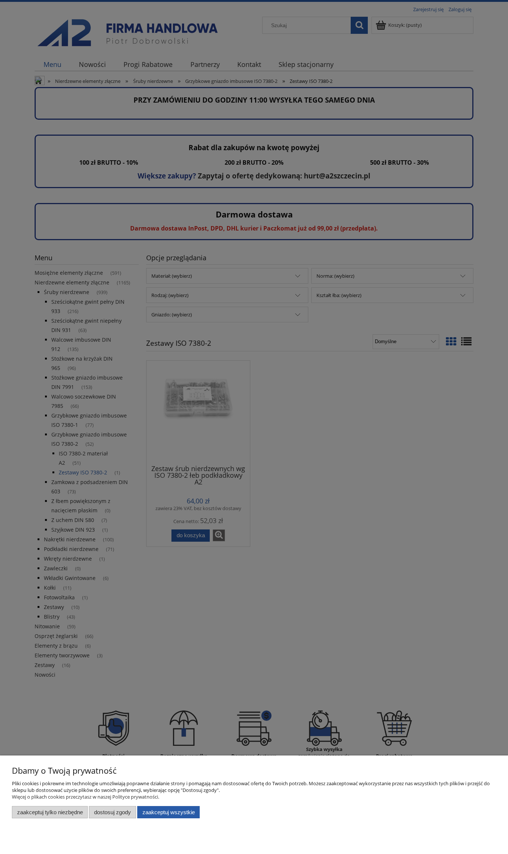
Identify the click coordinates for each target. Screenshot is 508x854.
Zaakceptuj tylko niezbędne (50, 812)
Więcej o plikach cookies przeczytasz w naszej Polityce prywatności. (85, 796)
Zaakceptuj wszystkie (168, 812)
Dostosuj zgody (112, 812)
